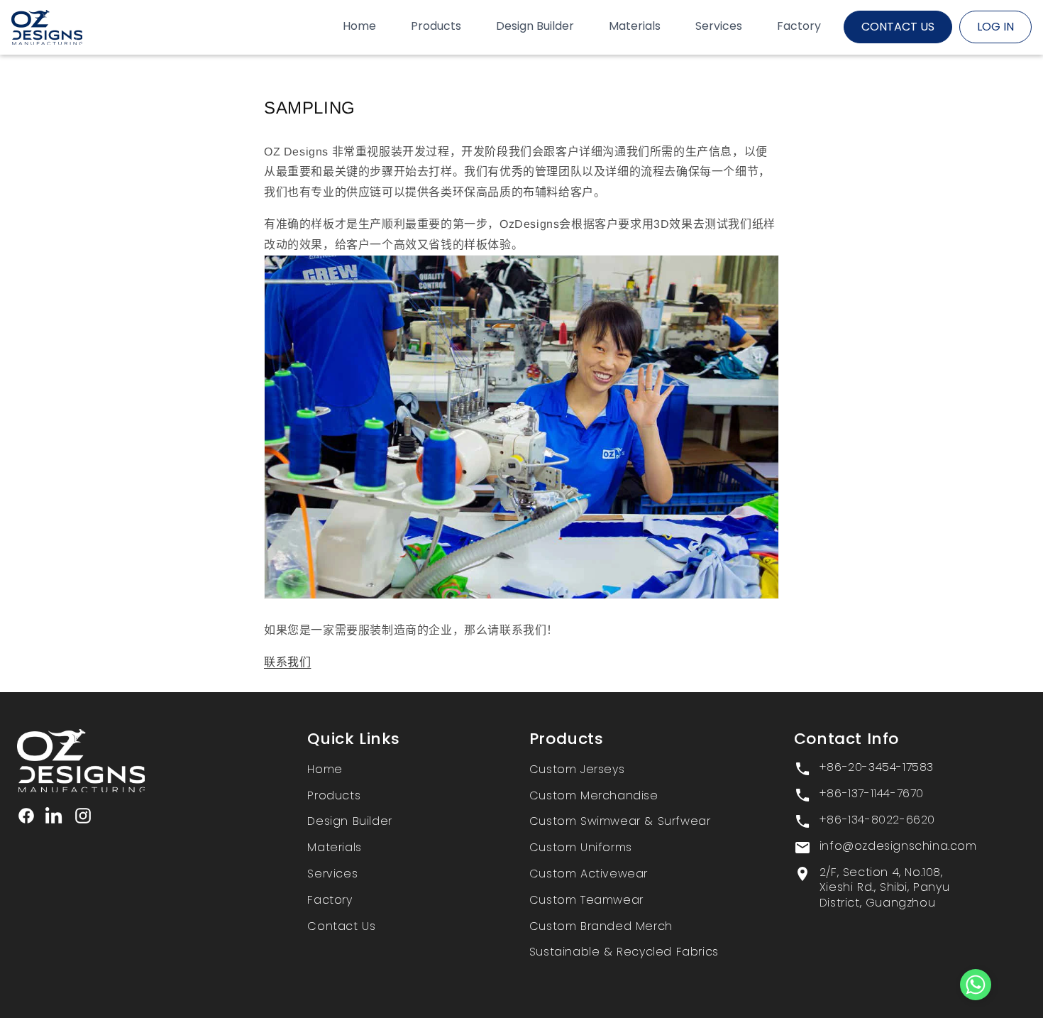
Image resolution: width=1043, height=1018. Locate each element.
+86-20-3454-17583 (877, 767)
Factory (329, 900)
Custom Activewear (588, 873)
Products (333, 795)
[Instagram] (83, 815)
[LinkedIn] (54, 815)
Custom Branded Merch (601, 926)
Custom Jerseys (576, 769)
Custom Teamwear (586, 900)
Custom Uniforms (580, 847)
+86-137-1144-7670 (872, 793)
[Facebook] (26, 815)
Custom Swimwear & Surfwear (620, 821)
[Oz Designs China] (137, 760)
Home (324, 769)
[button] (975, 988)
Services (332, 873)
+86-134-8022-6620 (877, 820)
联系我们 (287, 662)
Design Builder (349, 821)
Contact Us (341, 926)
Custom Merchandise (593, 795)
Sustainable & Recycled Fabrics (624, 951)
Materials (334, 847)
